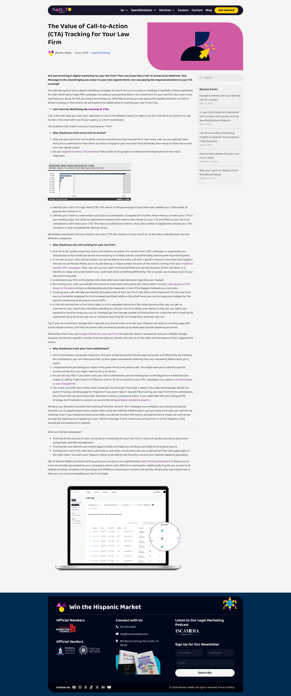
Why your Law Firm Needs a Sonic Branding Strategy (219, 173)
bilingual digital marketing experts (129, 400)
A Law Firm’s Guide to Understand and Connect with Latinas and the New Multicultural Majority (219, 117)
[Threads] (85, 687)
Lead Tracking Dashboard (155, 461)
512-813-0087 (128, 627)
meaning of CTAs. (98, 109)
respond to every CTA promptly (80, 152)
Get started (226, 10)
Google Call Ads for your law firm (98, 334)
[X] (97, 687)
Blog (209, 10)
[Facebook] (74, 687)
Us (122, 10)
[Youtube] (109, 687)
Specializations (141, 10)
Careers (183, 10)
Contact (197, 10)
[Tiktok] (91, 687)
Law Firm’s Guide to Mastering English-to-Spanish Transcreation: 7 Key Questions (219, 137)
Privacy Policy (226, 687)
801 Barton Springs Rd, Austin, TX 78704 (139, 643)
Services (165, 10)
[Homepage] (62, 10)
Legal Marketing (100, 53)
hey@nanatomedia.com (134, 634)
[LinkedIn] (103, 687)
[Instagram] (80, 687)
